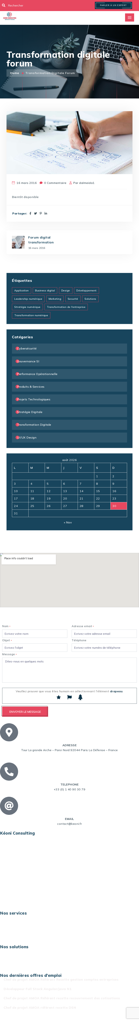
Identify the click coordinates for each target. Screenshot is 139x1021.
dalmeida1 (87, 183)
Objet (7, 640)
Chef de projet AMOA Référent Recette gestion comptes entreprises (61, 979)
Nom (6, 626)
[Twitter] (35, 213)
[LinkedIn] (46, 213)
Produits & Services (31, 386)
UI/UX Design (26, 437)
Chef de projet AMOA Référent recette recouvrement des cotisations (62, 998)
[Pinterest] (41, 213)
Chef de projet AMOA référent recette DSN (40, 1007)
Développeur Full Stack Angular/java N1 (37, 989)
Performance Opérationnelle (37, 374)
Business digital (45, 290)
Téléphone (79, 640)
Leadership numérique (28, 298)
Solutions (90, 298)
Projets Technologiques (33, 399)
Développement (86, 290)
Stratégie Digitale (29, 412)
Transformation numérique (31, 315)
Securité (73, 298)
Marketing (55, 298)
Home (15, 73)
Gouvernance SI (28, 361)
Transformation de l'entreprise (66, 307)
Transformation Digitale (34, 424)
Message (9, 654)
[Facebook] (30, 213)
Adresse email (83, 626)
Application (21, 290)
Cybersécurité (27, 348)
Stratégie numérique (27, 307)
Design (65, 290)
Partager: (19, 213)
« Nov (68, 522)
